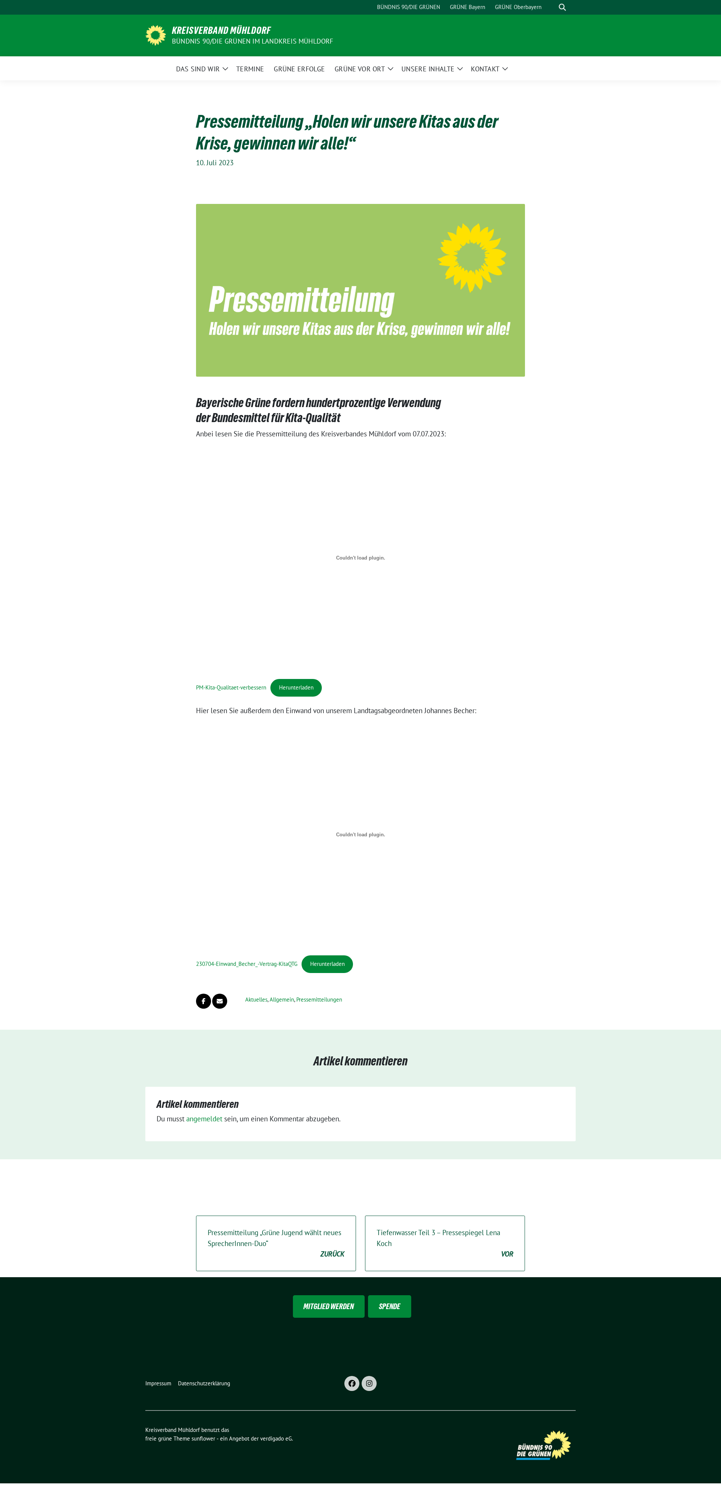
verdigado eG (276, 1438)
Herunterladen (296, 687)
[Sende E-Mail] (219, 1001)
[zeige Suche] (562, 7)
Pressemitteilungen (319, 999)
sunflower (203, 1438)
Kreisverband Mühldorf (221, 30)
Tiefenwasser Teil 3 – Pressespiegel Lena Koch (445, 1243)
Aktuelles (256, 999)
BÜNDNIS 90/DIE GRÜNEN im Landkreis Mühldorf (252, 41)
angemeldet (204, 1118)
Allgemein (282, 999)
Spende (389, 1306)
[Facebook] (351, 1383)
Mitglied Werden (328, 1306)
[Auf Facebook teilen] (203, 1001)
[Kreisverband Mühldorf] (155, 34)
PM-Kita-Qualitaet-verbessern (231, 687)
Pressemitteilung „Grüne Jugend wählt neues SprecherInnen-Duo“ (276, 1243)
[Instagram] (369, 1383)
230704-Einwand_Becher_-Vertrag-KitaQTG (246, 963)
